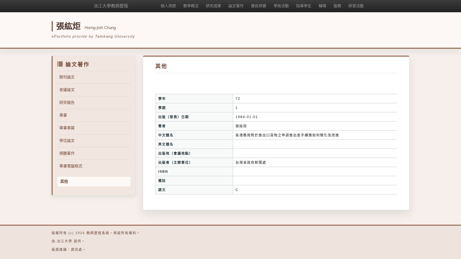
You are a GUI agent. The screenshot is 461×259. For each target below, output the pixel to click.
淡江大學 (64, 241)
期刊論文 (67, 77)
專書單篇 (67, 128)
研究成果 (213, 6)
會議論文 (67, 90)
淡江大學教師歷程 (111, 6)
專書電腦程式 (70, 166)
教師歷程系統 (97, 233)
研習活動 (356, 6)
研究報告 (67, 102)
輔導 (322, 6)
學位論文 (67, 141)
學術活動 (281, 6)
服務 (337, 6)
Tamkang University (115, 36)
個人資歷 (168, 6)
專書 (63, 115)
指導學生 (303, 6)
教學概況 (191, 6)
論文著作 (236, 6)
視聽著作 (67, 153)
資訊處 (76, 249)
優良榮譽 (258, 6)
